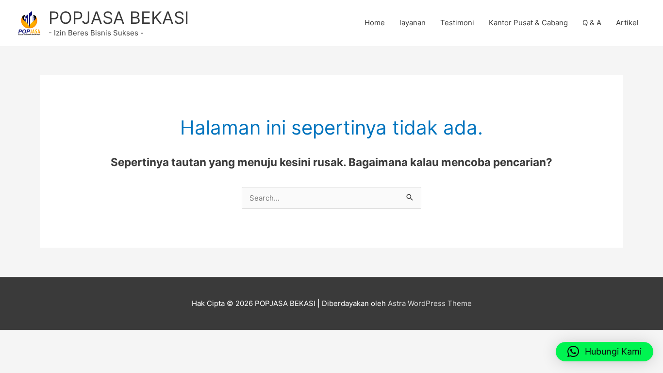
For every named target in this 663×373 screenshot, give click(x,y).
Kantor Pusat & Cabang (528, 22)
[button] (604, 351)
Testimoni (457, 22)
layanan (412, 22)
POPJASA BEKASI (119, 17)
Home (375, 22)
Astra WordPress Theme (430, 303)
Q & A (591, 22)
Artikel (627, 22)
